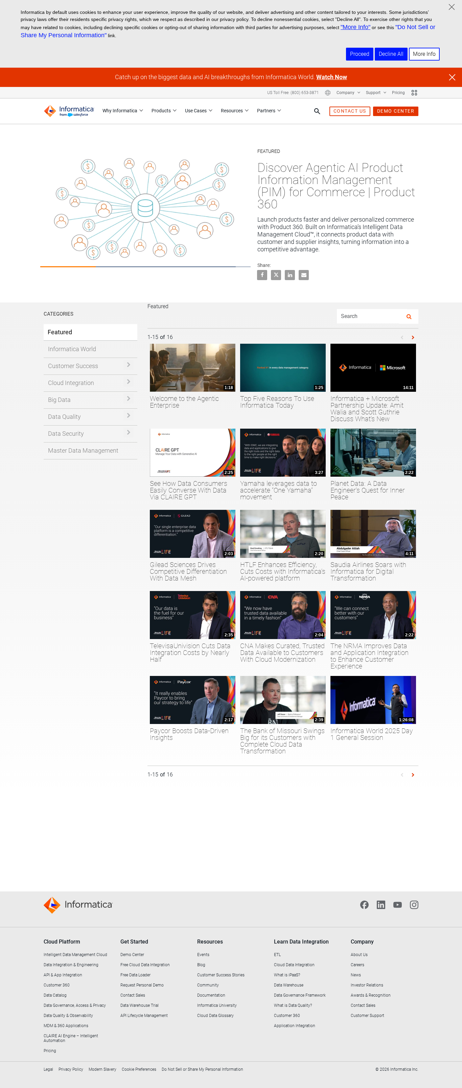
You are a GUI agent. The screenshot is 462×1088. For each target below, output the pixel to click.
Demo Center (132, 954)
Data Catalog (55, 995)
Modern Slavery (102, 1069)
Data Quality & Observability (68, 1015)
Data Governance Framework (300, 995)
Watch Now (331, 77)
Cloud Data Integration (294, 964)
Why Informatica (119, 110)
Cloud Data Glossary (215, 1015)
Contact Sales (132, 995)
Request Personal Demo (142, 985)
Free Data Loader (135, 975)
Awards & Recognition (371, 995)
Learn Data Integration (301, 941)
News (356, 975)
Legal (48, 1069)
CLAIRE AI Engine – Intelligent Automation (71, 1038)
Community (208, 985)
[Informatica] (69, 111)
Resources (232, 110)
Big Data (59, 399)
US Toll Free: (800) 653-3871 (293, 92)
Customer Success (73, 365)
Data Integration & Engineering (71, 964)
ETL (277, 954)
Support (374, 92)
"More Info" (355, 27)
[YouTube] (397, 904)
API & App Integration (63, 975)
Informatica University (217, 1005)
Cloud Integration (71, 382)
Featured (60, 332)
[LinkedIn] (381, 904)
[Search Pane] (317, 111)
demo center (396, 111)
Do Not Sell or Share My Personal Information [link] (202, 1069)
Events (203, 954)
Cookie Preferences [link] (139, 1069)
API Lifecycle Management (144, 1015)
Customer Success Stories (221, 975)
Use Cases (196, 110)
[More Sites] (414, 93)
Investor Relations (367, 985)
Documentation (211, 995)
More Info (424, 54)
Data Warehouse (288, 985)
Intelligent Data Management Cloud (75, 954)
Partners (266, 110)
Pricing (398, 92)
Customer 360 (57, 985)
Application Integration (294, 1025)
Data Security (66, 433)
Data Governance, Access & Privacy (75, 1005)
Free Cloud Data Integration (145, 964)
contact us (349, 111)
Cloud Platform (62, 941)
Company (346, 92)
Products (161, 110)
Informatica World (72, 349)
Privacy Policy (71, 1069)
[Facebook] (364, 904)
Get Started (134, 941)
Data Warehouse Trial (139, 1005)
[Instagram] (414, 904)
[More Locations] (327, 93)
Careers (357, 964)
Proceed (359, 54)
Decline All (391, 54)
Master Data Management (83, 450)
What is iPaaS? (287, 975)
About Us (359, 954)
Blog (201, 964)
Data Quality (64, 416)
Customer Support (367, 1015)
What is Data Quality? (293, 1005)
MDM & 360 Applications (66, 1025)
